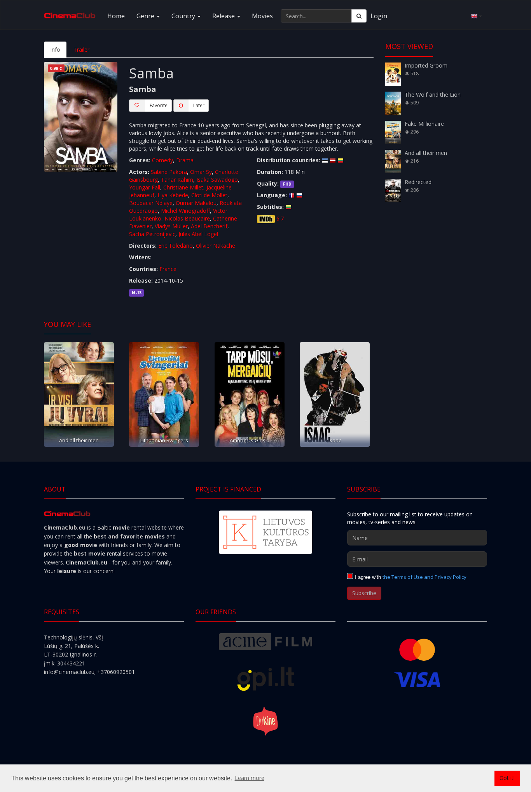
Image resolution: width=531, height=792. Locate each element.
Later (198, 105)
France (167, 269)
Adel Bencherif (209, 226)
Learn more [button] (249, 778)
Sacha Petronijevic (152, 234)
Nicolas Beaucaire (187, 218)
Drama (185, 160)
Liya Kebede (172, 195)
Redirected (418, 182)
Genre (146, 16)
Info (55, 49)
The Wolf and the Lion (433, 94)
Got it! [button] (507, 778)
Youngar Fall (144, 187)
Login (378, 16)
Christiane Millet (183, 187)
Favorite (159, 105)
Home (116, 16)
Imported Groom (426, 65)
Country (184, 16)
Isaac (334, 440)
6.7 (280, 218)
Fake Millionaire (424, 123)
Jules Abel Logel (198, 234)
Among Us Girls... (249, 440)
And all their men (79, 440)
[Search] (359, 16)
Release (224, 16)
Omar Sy (201, 171)
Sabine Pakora (169, 171)
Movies (262, 16)
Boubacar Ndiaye (151, 203)
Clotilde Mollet (209, 195)
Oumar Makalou (196, 203)
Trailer (81, 49)
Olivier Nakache (215, 245)
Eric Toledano (175, 245)
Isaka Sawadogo (217, 179)
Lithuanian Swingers (164, 440)
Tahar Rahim (177, 179)
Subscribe (364, 593)
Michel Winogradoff (185, 210)
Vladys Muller (171, 226)
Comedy (162, 160)
